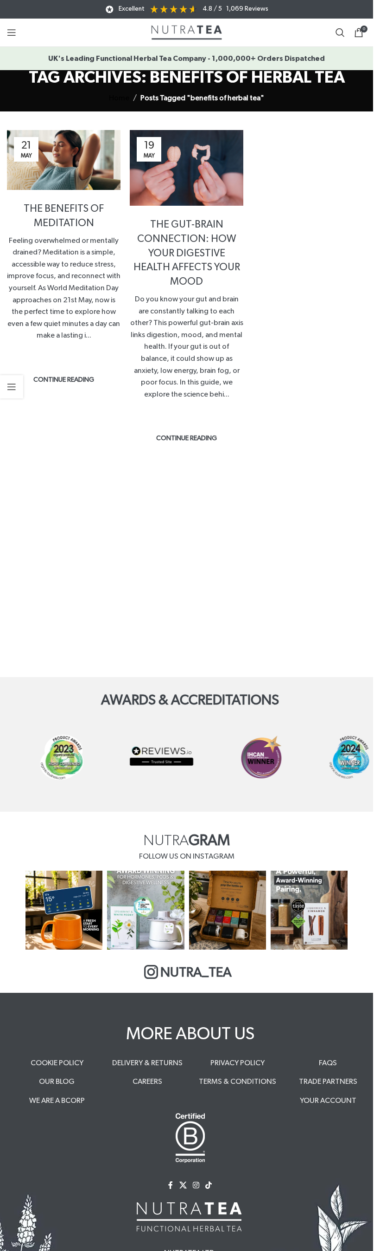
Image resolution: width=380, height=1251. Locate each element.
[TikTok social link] (209, 1185)
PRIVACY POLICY (237, 1063)
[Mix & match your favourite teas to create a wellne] (227, 910)
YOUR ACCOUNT (328, 1100)
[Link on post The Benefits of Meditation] (63, 160)
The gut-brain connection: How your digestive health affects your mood (186, 253)
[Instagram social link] (196, 1185)
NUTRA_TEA (196, 972)
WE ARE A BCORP (57, 1100)
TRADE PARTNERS (328, 1081)
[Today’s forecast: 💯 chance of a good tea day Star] (63, 910)
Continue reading (63, 379)
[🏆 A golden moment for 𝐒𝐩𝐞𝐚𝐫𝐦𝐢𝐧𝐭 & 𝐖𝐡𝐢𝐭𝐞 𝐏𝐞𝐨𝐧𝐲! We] (145, 910)
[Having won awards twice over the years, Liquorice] (309, 910)
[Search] (340, 32)
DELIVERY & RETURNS (147, 1063)
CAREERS (147, 1081)
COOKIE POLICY (57, 1063)
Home (119, 98)
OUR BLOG (57, 1081)
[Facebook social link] (170, 1185)
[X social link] (183, 1185)
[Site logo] (186, 32)
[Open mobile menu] (11, 32)
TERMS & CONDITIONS (237, 1081)
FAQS (328, 1063)
